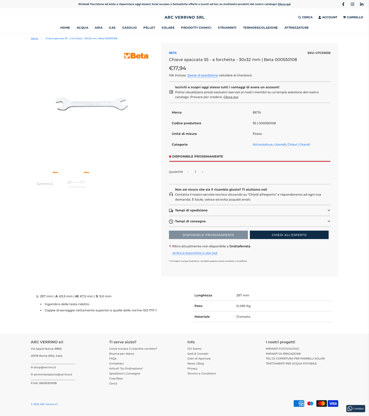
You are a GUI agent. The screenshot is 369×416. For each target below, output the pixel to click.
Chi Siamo (194, 348)
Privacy (192, 368)
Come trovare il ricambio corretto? (133, 348)
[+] (203, 171)
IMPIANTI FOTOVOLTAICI (282, 348)
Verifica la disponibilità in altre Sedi (195, 252)
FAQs (112, 358)
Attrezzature (263, 144)
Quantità (176, 172)
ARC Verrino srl (185, 17)
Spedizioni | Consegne (124, 373)
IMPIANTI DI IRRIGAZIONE (283, 353)
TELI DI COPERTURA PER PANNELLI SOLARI (295, 358)
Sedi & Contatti (197, 353)
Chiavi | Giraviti (299, 144)
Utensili (280, 144)
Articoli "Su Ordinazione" (126, 368)
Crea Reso (116, 378)
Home (65, 27)
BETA (173, 53)
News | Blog (195, 363)
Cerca (113, 383)
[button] (250, 210)
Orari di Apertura (198, 358)
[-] (188, 171)
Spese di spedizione (202, 75)
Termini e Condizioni (201, 373)
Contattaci (116, 363)
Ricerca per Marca (121, 353)
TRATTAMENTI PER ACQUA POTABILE (291, 363)
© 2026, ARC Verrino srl (44, 404)
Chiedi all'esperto (289, 235)
